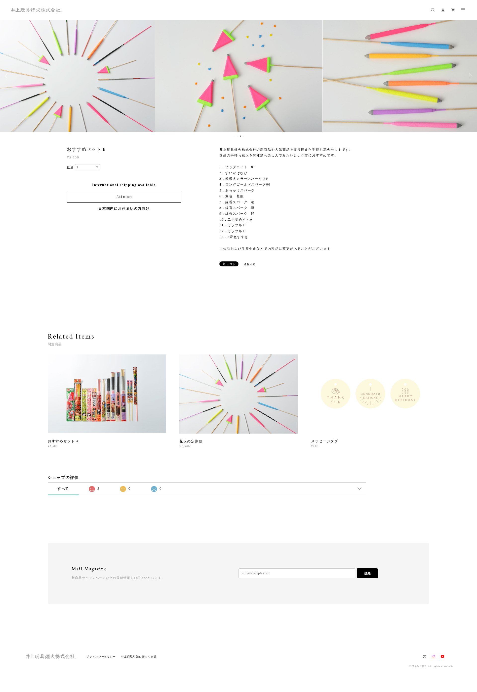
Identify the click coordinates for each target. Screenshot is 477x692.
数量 (70, 167)
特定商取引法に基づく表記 (139, 656)
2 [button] (237, 136)
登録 (367, 573)
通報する (250, 264)
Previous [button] (7, 75)
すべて (63, 489)
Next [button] (469, 75)
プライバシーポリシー (101, 656)
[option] (238, 76)
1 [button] (234, 136)
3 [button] (240, 136)
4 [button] (243, 136)
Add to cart (124, 196)
